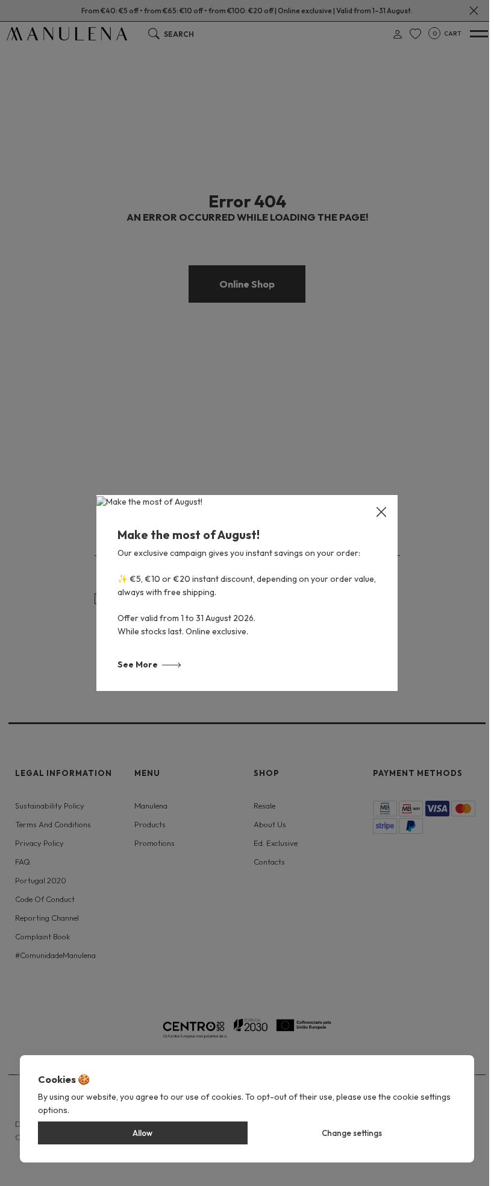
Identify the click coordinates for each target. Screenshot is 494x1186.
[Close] (381, 512)
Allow (142, 1133)
